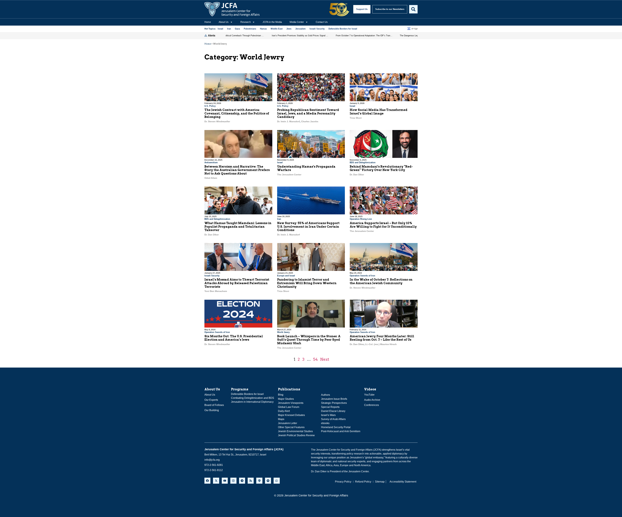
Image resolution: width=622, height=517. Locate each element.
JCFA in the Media (272, 22)
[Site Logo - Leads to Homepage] (231, 9)
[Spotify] (268, 481)
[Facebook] (207, 481)
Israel (352, 106)
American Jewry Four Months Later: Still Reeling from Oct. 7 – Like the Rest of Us (382, 338)
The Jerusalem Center (289, 174)
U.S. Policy (210, 106)
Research (245, 22)
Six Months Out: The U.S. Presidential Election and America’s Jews (233, 338)
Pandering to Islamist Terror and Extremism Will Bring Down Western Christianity (306, 283)
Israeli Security (211, 275)
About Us (224, 22)
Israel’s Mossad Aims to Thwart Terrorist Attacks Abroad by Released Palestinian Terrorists (236, 283)
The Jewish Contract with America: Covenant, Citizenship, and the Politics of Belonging (236, 113)
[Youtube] (225, 481)
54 (315, 359)
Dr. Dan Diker (357, 174)
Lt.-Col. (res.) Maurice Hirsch (381, 344)
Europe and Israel (286, 275)
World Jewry (283, 332)
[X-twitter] (216, 481)
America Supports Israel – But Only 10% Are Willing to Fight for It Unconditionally (383, 224)
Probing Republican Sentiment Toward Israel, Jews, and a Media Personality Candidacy (308, 113)
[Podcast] (259, 481)
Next (324, 359)
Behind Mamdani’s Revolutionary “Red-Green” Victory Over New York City (381, 168)
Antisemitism (211, 162)
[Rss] (251, 481)
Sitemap (380, 481)
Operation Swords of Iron (362, 275)
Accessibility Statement (403, 481)
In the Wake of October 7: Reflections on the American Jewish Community (381, 281)
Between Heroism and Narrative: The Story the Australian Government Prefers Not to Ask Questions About (237, 170)
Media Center (297, 22)
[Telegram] (242, 481)
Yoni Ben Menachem (215, 291)
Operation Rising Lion (361, 219)
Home (207, 22)
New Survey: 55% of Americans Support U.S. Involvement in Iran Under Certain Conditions (308, 226)
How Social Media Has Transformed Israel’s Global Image (378, 111)
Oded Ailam (210, 178)
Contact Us (322, 22)
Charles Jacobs (309, 121)
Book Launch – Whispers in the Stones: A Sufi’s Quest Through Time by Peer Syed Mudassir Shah (308, 340)
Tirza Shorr (356, 118)
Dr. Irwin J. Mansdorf (288, 121)
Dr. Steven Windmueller (217, 121)
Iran (279, 219)
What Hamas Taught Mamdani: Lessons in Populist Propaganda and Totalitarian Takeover (237, 226)
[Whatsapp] (277, 481)
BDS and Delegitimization (362, 162)
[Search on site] (413, 9)
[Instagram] (233, 481)
